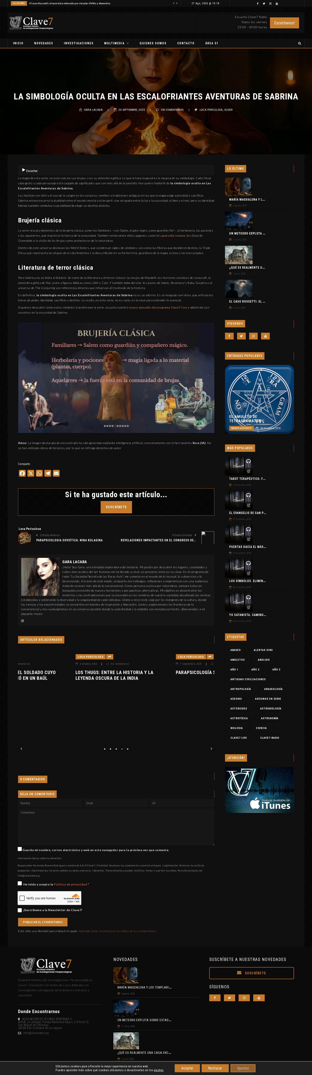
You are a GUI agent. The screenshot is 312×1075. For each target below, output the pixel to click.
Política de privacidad (71, 884)
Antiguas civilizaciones (248, 679)
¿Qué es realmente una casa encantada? (261, 267)
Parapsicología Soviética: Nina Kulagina (166, 672)
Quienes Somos (153, 43)
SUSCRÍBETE (116, 507)
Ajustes (243, 1068)
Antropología (240, 689)
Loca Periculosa (211, 109)
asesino (236, 698)
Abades (235, 650)
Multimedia (114, 43)
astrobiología (270, 708)
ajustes (159, 1070)
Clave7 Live (238, 737)
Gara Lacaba (93, 109)
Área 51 (211, 43)
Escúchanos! (284, 22)
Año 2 (255, 669)
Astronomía (269, 718)
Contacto (186, 43)
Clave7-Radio (269, 737)
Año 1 (234, 669)
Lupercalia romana (172, 235)
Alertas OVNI (263, 650)
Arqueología (273, 689)
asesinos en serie (268, 698)
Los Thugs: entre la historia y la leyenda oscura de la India (57, 675)
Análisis (264, 659)
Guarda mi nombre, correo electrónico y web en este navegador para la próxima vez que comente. (95, 850)
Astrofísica (239, 718)
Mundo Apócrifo (241, 428)
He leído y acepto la (56, 884)
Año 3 (276, 669)
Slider (228, 109)
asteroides (238, 708)
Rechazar (215, 1068)
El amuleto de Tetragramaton (245, 419)
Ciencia (261, 728)
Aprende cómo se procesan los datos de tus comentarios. (118, 931)
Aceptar (187, 1068)
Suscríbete (255, 973)
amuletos (237, 659)
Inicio (18, 43)
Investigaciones (79, 43)
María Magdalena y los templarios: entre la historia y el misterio (170, 987)
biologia (236, 728)
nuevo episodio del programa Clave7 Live (158, 307)
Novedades (43, 43)
